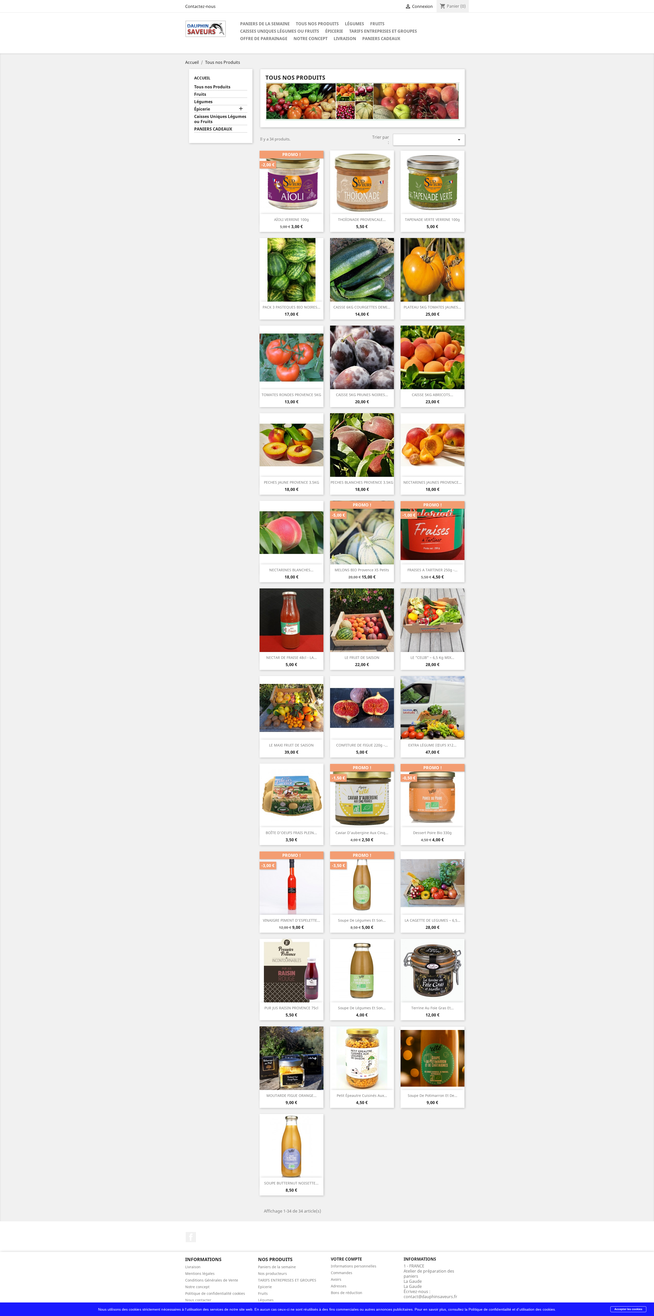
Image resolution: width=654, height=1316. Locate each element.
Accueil (202, 77)
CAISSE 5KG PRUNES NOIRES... (362, 394)
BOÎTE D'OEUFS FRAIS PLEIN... (291, 832)
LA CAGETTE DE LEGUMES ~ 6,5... (432, 920)
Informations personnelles (353, 1266)
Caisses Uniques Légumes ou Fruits (279, 31)
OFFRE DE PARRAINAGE (263, 38)
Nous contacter (198, 1300)
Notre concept (311, 38)
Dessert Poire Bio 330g (432, 832)
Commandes (341, 1272)
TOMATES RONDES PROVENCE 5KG (291, 394)
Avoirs (336, 1279)
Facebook (191, 1237)
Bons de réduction (346, 1292)
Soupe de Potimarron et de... (432, 1095)
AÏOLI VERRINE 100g (291, 219)
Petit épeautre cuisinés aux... (362, 1095)
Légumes (354, 24)
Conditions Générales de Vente (211, 1280)
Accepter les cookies (628, 1309)
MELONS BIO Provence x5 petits (362, 569)
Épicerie (334, 31)
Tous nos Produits (317, 24)
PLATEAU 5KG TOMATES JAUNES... (432, 307)
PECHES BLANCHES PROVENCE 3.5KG (362, 482)
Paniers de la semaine (265, 24)
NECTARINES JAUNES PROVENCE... (432, 482)
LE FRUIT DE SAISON (362, 657)
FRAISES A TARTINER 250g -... (432, 569)
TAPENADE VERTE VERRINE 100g (432, 219)
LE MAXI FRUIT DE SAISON (291, 745)
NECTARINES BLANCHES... (291, 569)
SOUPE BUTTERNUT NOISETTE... (291, 1183)
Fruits (377, 24)
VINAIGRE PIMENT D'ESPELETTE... (291, 920)
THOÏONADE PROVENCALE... (362, 219)
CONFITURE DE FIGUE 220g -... (362, 745)
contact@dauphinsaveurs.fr (430, 1296)
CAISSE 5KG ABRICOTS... (432, 394)
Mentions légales (200, 1273)
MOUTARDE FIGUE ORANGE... (291, 1095)
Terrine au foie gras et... (432, 1007)
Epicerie (265, 1286)
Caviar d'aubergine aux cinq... (361, 832)
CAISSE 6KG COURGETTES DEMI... (361, 307)
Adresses (338, 1286)
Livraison (345, 38)
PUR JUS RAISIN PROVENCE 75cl (291, 1007)
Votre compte (346, 1259)
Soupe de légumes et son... (362, 920)
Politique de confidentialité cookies (215, 1293)
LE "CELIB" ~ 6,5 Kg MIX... (432, 657)
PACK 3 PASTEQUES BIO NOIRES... (291, 307)
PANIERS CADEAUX (381, 38)
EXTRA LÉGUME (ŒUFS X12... (432, 745)
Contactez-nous (200, 6)
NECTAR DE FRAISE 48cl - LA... (291, 657)
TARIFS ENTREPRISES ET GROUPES (383, 31)
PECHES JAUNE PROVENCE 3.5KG (291, 482)
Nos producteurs (272, 1273)
